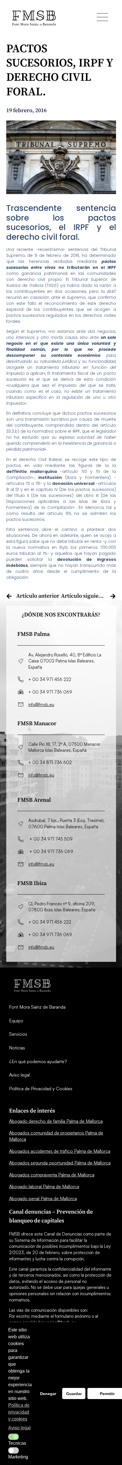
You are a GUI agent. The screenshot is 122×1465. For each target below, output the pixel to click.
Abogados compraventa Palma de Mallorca (51, 1175)
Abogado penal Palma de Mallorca (43, 1198)
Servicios (18, 1034)
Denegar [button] (48, 1393)
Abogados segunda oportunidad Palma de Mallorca (60, 1163)
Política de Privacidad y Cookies (40, 1088)
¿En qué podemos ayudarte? (38, 1061)
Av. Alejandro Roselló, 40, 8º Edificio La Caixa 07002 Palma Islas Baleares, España (64, 661)
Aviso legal (19, 1075)
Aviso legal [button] (19, 1427)
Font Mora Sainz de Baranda (37, 1007)
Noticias (17, 1048)
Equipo (16, 1020)
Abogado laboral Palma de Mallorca (44, 1186)
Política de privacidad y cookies (19, 1412)
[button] (13, 1437)
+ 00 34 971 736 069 (50, 692)
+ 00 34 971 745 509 (51, 839)
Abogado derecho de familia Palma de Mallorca (56, 1121)
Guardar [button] (74, 1393)
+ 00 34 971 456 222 (49, 679)
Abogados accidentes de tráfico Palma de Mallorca (59, 1151)
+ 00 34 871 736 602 (50, 762)
